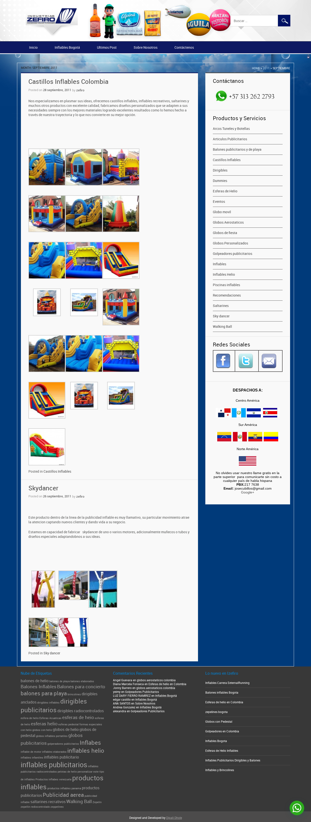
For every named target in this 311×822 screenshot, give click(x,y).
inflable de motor (31, 751)
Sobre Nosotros (145, 47)
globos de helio (66, 729)
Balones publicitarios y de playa (237, 149)
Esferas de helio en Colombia (167, 684)
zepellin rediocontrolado (35, 806)
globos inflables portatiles (52, 736)
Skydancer (43, 488)
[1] (46, 167)
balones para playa (44, 693)
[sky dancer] (73, 632)
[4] (46, 213)
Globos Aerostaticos (228, 222)
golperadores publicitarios (63, 743)
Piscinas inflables (226, 284)
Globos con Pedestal (218, 721)
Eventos (219, 201)
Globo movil (222, 212)
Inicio (33, 47)
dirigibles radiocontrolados (80, 710)
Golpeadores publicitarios (232, 253)
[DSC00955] (43, 632)
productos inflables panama (64, 788)
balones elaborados (82, 681)
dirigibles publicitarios (54, 705)
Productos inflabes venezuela (53, 779)
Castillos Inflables (57, 471)
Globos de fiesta (225, 232)
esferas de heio (78, 717)
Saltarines (221, 305)
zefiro (80, 90)
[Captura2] (73, 585)
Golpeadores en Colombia (222, 731)
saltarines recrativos (48, 801)
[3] (121, 167)
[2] (83, 167)
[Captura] (103, 589)
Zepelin (97, 802)
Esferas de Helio (225, 191)
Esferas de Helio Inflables (221, 750)
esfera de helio (30, 718)
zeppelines (57, 806)
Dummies (220, 180)
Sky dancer (51, 653)
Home (256, 68)
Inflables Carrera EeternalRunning (227, 683)
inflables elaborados (54, 751)
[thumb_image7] (83, 302)
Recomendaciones (227, 295)
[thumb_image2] (46, 302)
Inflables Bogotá (67, 47)
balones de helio (35, 680)
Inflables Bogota (216, 741)
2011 (266, 68)
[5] (83, 213)
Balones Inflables (38, 686)
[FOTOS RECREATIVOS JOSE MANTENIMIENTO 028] (83, 260)
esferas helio (44, 723)
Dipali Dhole (174, 818)
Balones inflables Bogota (221, 692)
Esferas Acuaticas (50, 718)
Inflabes (90, 742)
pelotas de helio (67, 771)
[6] (121, 213)
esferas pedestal (68, 724)
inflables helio (85, 750)
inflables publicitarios (54, 764)
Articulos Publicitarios (230, 139)
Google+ (247, 492)
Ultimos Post (107, 47)
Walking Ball (222, 326)
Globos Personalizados (230, 243)
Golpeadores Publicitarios (142, 692)
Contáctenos (184, 47)
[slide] (121, 260)
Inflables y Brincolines (219, 770)
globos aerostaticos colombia (156, 680)
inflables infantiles (32, 757)
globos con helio (42, 730)
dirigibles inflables (48, 702)
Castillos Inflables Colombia (68, 81)
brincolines (74, 694)
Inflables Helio (224, 274)
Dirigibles (220, 170)
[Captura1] (43, 589)
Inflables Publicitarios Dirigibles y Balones (232, 760)
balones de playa (59, 681)
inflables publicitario (61, 757)
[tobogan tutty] (46, 446)
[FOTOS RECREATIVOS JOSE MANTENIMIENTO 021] (46, 260)
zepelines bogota (216, 712)
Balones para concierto (81, 686)
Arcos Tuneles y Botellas (231, 128)
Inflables (219, 264)
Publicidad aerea (63, 794)
